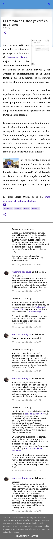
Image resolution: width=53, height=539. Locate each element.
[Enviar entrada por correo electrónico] (4, 205)
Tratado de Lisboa (17, 57)
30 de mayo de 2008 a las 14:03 (26, 470)
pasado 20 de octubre (35, 414)
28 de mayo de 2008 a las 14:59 (26, 342)
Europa (18, 208)
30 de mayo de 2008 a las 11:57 (26, 400)
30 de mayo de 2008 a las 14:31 (26, 511)
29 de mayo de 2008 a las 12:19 (26, 371)
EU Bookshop (35, 311)
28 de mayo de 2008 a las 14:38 (26, 327)
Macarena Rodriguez (21, 272)
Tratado (35, 208)
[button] (4, 33)
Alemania (8, 208)
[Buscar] (49, 4)
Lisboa (26, 208)
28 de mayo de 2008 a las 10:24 (26, 264)
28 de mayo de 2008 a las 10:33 (26, 291)
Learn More (22, 536)
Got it (34, 536)
